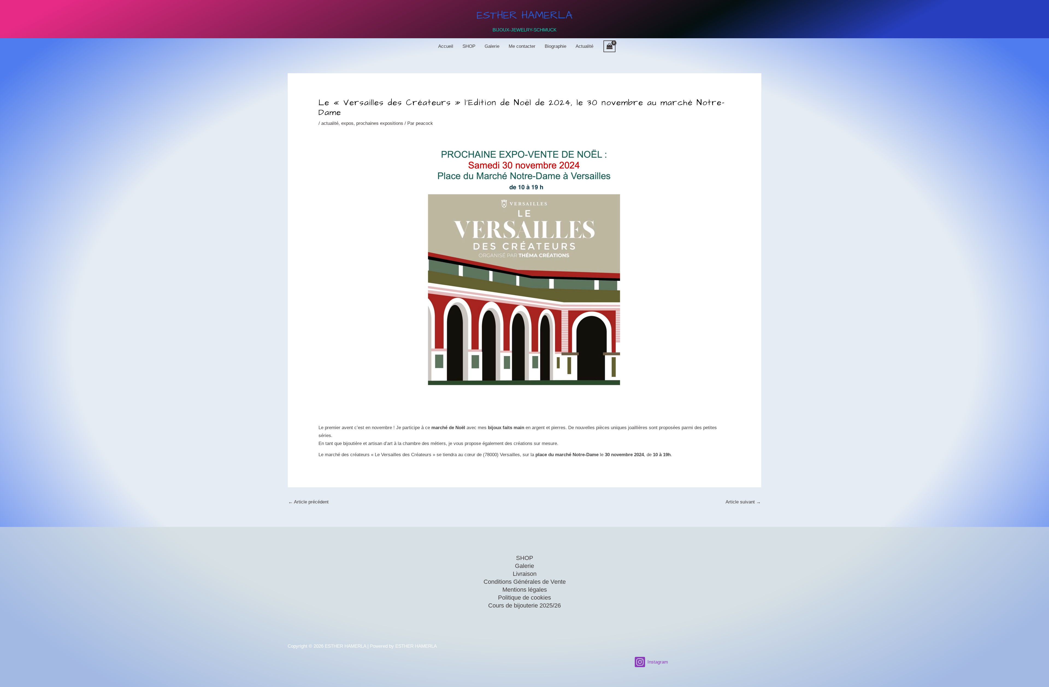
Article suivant (743, 502)
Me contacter (522, 46)
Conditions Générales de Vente (525, 581)
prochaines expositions (379, 123)
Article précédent (308, 502)
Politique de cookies (524, 597)
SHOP (468, 46)
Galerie (492, 46)
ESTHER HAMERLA (525, 15)
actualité (329, 123)
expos (347, 123)
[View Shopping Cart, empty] (609, 46)
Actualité (584, 46)
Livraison (525, 573)
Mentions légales (524, 589)
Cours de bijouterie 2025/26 (524, 605)
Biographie (555, 46)
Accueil (445, 46)
